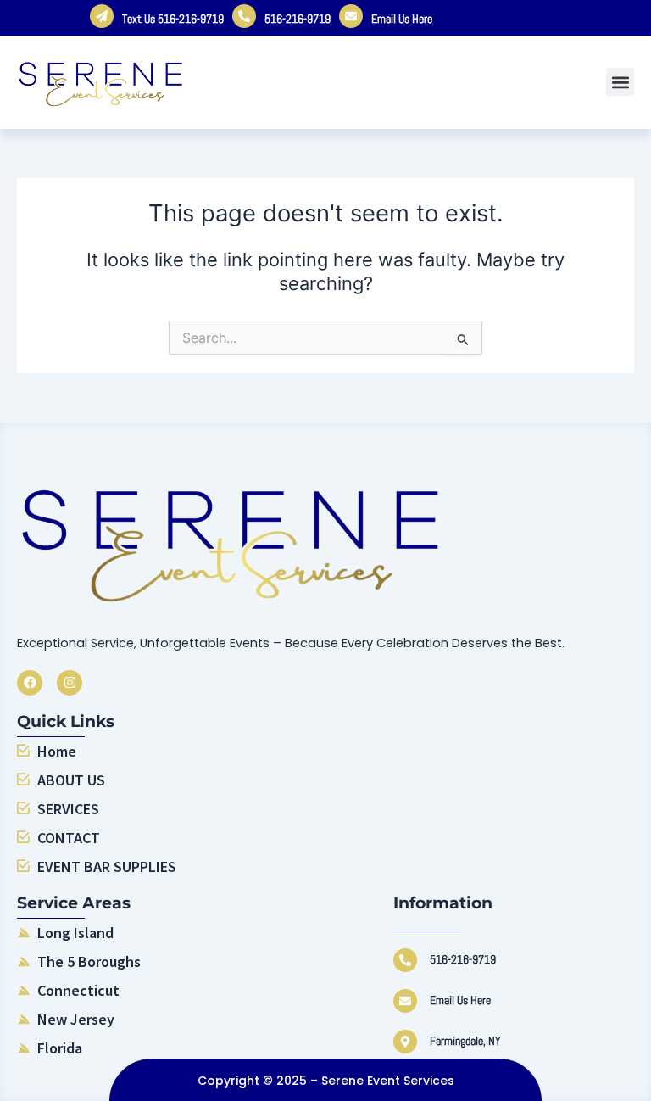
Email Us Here (401, 18)
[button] (620, 82)
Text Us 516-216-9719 (173, 18)
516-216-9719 (297, 18)
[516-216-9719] (405, 960)
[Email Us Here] (405, 1001)
